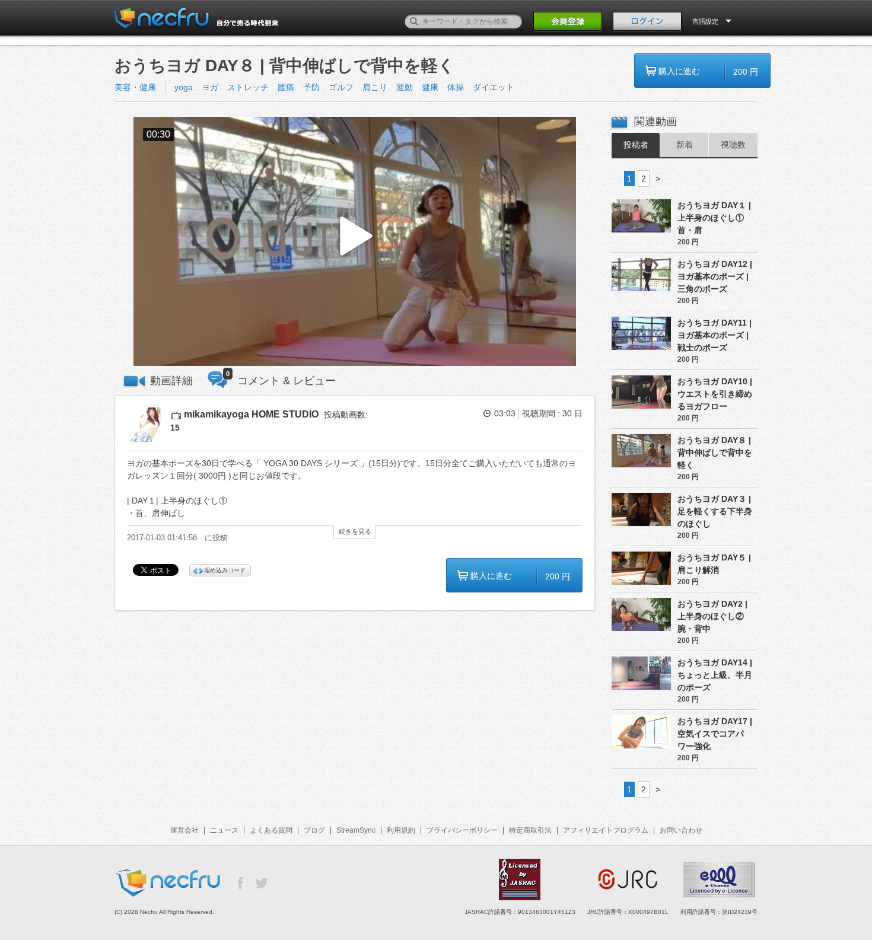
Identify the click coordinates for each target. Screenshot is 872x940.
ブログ (314, 830)
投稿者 (635, 144)
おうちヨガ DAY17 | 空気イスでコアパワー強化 (714, 733)
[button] (354, 242)
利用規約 (401, 830)
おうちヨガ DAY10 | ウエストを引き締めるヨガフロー (714, 394)
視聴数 (733, 144)
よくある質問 (271, 830)
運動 (404, 87)
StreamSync (355, 830)
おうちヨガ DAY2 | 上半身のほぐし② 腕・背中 (712, 616)
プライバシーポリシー (462, 830)
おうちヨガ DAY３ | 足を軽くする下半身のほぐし (714, 511)
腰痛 (286, 87)
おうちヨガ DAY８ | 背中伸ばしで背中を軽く (714, 452)
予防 (311, 87)
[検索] (414, 21)
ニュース (224, 830)
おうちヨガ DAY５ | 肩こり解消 (714, 564)
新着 (684, 144)
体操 (455, 87)
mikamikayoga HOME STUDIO (251, 414)
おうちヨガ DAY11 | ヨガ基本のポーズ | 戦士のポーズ (714, 335)
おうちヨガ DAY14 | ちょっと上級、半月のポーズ (714, 675)
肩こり (374, 87)
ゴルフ (341, 87)
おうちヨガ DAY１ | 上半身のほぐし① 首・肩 (714, 217)
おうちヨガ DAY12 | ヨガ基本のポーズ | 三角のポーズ (714, 276)
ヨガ (210, 87)
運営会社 (184, 830)
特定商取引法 (530, 830)
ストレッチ (248, 87)
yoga (183, 87)
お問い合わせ (681, 830)
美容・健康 (135, 87)
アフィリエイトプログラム (605, 830)
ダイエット (493, 87)
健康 (430, 87)
